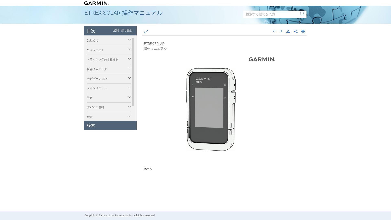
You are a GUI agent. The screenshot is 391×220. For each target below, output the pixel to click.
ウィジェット (95, 50)
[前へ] (274, 31)
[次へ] (281, 31)
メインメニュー (97, 88)
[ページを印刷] (303, 31)
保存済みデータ (97, 69)
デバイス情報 (95, 107)
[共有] (296, 31)
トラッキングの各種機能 (102, 59)
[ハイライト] (288, 31)
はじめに (92, 40)
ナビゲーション (97, 78)
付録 (90, 117)
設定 (90, 97)
